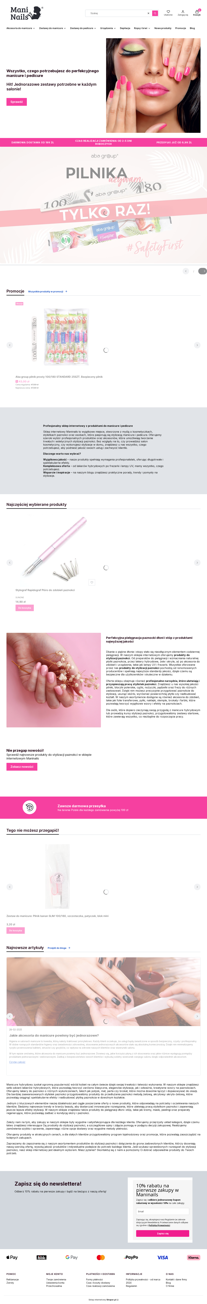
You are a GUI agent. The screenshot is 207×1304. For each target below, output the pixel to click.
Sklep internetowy (102, 1299)
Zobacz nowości (22, 766)
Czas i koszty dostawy (98, 1282)
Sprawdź (17, 101)
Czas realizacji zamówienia (100, 1286)
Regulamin (131, 1286)
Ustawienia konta (55, 1282)
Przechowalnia (54, 1286)
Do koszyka (24, 607)
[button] (155, 13)
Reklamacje (12, 1279)
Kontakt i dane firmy (176, 1279)
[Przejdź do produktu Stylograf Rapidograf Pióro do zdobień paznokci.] (56, 550)
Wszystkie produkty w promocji (45, 291)
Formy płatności (94, 1279)
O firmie (170, 1286)
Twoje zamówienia (56, 1279)
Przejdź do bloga (57, 948)
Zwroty (10, 1282)
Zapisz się (163, 1233)
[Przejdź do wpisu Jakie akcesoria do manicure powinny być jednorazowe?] (103, 991)
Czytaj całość (17, 1062)
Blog (168, 1282)
